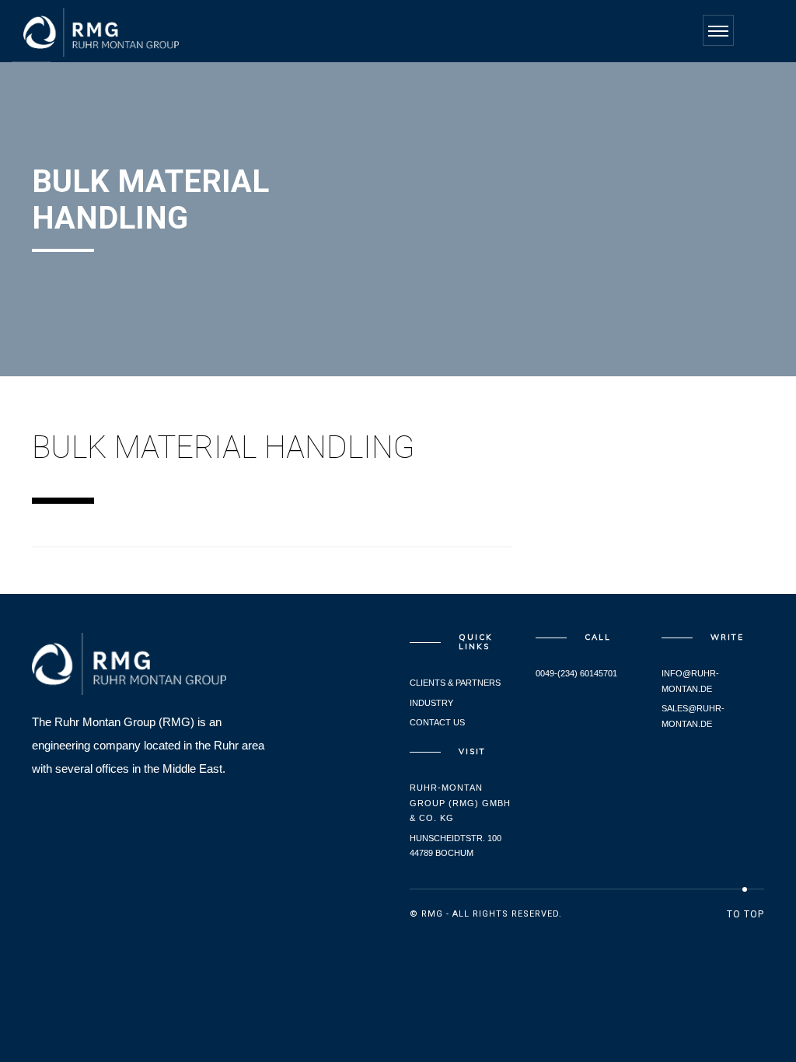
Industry (431, 702)
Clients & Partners (455, 682)
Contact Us (437, 722)
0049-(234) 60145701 (576, 673)
